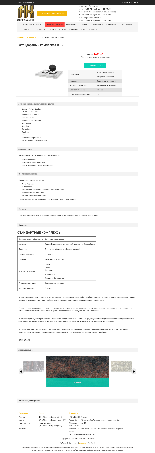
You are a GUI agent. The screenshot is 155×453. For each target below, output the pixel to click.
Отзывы (62, 29)
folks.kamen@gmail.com (26, 2)
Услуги (26, 29)
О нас (83, 29)
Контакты (93, 29)
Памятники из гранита (32, 24)
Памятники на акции (54, 24)
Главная (22, 417)
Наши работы (39, 29)
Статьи (53, 29)
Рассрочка (73, 29)
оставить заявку (95, 65)
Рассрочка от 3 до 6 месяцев (52, 13)
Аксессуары (111, 24)
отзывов (82, 443)
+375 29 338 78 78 (131, 3)
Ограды (84, 24)
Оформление (127, 24)
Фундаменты (97, 24)
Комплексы (71, 24)
